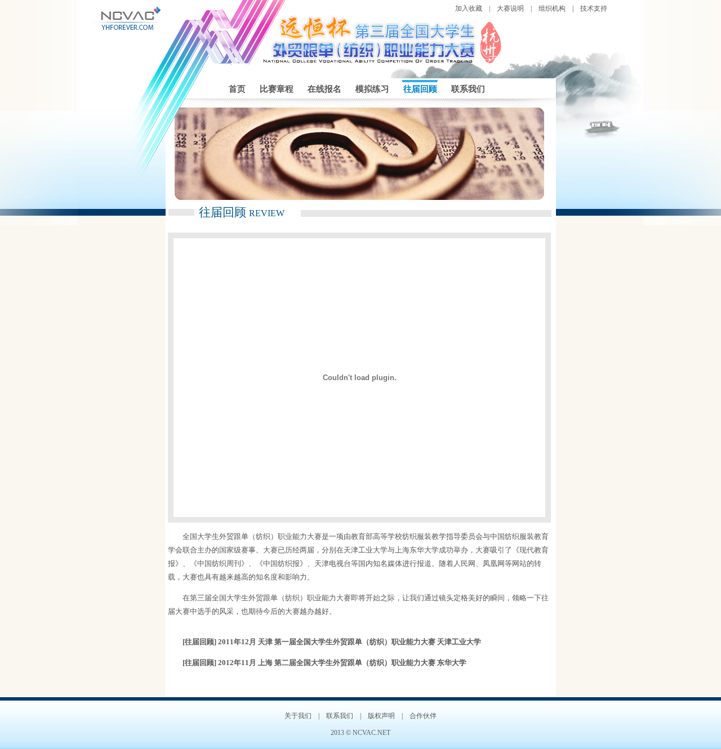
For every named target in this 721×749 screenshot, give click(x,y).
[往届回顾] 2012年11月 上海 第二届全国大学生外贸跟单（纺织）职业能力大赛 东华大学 (324, 662)
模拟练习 (372, 88)
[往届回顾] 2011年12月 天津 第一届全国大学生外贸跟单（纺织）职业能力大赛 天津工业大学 (332, 641)
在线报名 (324, 88)
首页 (237, 88)
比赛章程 (276, 88)
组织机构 (552, 8)
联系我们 (468, 88)
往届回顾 (420, 88)
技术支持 (593, 8)
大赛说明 (510, 8)
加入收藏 (468, 8)
